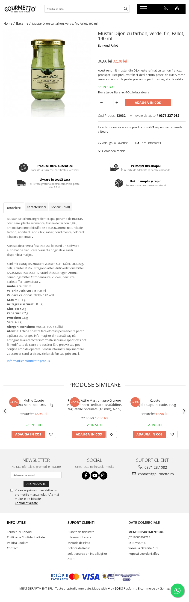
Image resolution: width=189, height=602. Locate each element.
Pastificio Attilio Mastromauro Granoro (94, 400)
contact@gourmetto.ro (155, 473)
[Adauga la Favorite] (51, 434)
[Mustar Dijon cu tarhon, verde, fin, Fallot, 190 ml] (47, 73)
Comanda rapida (113, 151)
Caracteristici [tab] (36, 207)
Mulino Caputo (34, 400)
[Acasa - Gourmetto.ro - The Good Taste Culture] (20, 8)
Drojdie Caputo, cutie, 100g (155, 404)
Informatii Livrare (79, 537)
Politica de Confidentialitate (28, 501)
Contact (12, 548)
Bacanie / (23, 23)
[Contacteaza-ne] (165, 8)
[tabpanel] (47, 73)
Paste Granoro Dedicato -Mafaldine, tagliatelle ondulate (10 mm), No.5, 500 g (94, 406)
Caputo (155, 400)
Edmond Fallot (108, 45)
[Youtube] (95, 475)
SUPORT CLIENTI (81, 522)
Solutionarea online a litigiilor (87, 553)
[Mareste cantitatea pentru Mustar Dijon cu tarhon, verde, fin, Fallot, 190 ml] (116, 102)
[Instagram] (103, 475)
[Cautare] (125, 9)
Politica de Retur (79, 548)
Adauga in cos (148, 102)
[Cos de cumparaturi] (177, 8)
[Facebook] (86, 475)
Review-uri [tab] (60, 207)
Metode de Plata (79, 543)
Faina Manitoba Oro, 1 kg (34, 404)
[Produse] (144, 9)
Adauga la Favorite (114, 143)
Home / (9, 23)
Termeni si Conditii (19, 532)
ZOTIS (119, 588)
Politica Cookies (17, 543)
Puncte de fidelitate (81, 532)
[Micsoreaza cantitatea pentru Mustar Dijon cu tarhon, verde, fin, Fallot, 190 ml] (101, 102)
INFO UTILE (16, 522)
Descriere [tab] (14, 208)
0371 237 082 (155, 467)
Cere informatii (150, 143)
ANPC (71, 559)
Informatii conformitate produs (28, 361)
